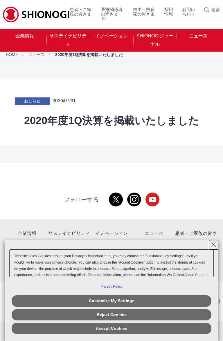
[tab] (24, 40)
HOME (12, 54)
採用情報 (168, 12)
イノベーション (111, 35)
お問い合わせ (188, 12)
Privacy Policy (111, 286)
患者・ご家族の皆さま (80, 12)
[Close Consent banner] (213, 244)
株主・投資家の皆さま (144, 12)
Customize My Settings (111, 300)
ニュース (198, 35)
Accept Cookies (111, 328)
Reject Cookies (112, 314)
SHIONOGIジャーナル (154, 40)
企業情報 (24, 35)
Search (208, 9)
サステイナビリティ (68, 40)
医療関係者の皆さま (112, 12)
